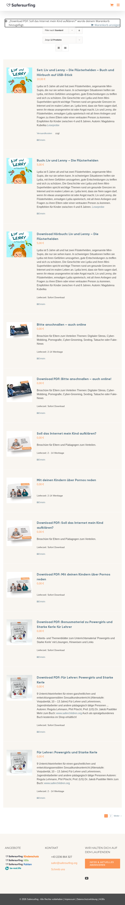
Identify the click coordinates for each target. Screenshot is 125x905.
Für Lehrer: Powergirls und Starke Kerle (67, 752)
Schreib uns (58, 869)
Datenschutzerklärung (87, 899)
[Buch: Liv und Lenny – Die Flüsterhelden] (19, 171)
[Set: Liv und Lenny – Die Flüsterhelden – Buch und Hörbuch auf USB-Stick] (19, 80)
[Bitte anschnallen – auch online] (19, 330)
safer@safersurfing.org (64, 863)
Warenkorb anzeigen (107, 25)
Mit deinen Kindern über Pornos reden (66, 480)
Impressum (69, 899)
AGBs (102, 899)
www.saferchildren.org (69, 713)
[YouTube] (86, 878)
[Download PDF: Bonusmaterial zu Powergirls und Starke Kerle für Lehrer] (19, 632)
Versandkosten (44, 133)
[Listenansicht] (65, 48)
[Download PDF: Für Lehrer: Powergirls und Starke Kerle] (19, 688)
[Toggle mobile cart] (111, 5)
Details (42, 140)
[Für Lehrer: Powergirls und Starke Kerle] (19, 762)
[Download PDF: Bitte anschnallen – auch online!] (19, 389)
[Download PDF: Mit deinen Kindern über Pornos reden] (19, 585)
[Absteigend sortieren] (79, 30)
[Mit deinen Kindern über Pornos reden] (19, 490)
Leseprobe (53, 125)
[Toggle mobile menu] (118, 5)
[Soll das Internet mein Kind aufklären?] (19, 444)
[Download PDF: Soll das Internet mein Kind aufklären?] (19, 533)
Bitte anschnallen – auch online (61, 324)
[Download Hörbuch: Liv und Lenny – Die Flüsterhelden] (19, 244)
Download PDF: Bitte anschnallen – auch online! (74, 379)
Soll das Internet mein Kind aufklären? (66, 433)
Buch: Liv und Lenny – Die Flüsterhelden (67, 160)
